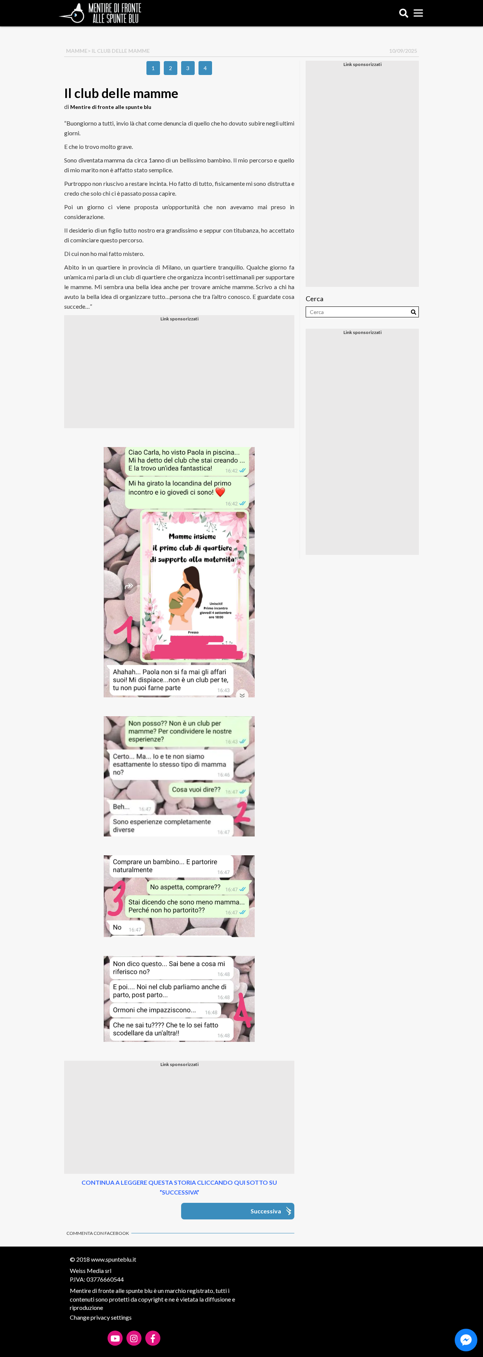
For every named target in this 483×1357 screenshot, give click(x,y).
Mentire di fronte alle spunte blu (110, 107)
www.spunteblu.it (113, 1259)
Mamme (77, 50)
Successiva (266, 1211)
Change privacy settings (101, 1317)
